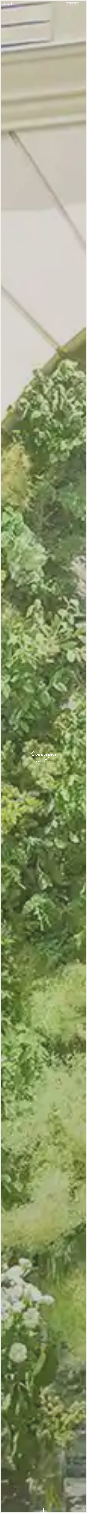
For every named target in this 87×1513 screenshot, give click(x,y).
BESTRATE (29, 3)
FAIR (19, 3)
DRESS (53, 3)
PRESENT (36, 3)
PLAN (23, 3)
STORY (14, 3)
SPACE (41, 3)
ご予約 (72, 4)
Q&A (62, 3)
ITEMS (58, 3)
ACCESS (15, 5)
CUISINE (47, 3)
